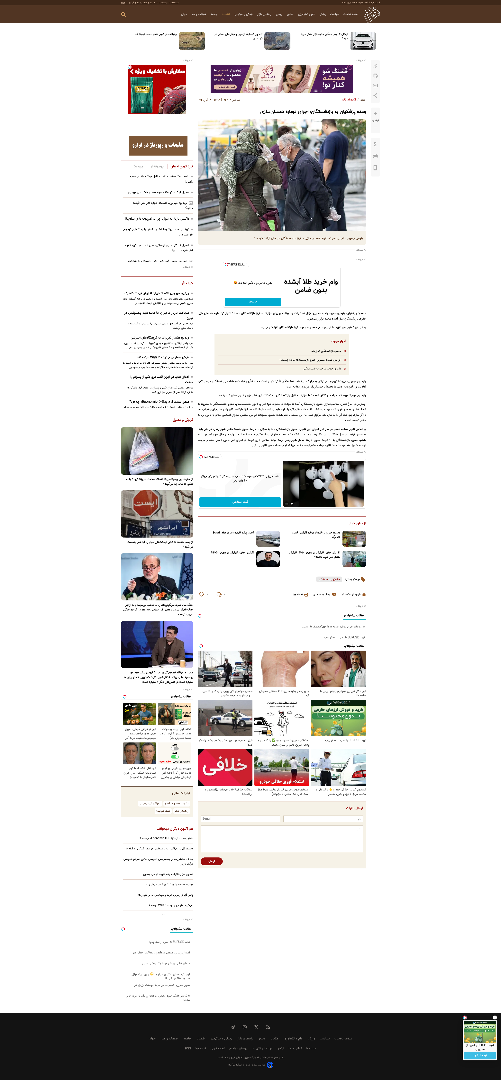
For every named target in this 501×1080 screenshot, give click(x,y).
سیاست (334, 14)
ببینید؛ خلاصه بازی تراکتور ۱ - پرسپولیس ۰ (169, 884)
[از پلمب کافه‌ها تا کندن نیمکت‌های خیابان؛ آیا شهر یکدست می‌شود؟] (157, 514)
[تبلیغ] (282, 79)
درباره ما (154, 3)
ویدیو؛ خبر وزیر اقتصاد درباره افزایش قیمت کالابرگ (316, 535)
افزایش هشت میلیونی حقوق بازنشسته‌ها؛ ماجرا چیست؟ (310, 360)
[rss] (268, 1027)
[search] (123, 14)
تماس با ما (142, 3)
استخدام (175, 3)
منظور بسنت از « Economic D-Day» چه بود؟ (159, 402)
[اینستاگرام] (244, 1027)
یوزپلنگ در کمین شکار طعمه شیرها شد (156, 34)
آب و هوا (200, 1048)
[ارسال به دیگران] (375, 85)
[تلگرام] (233, 1027)
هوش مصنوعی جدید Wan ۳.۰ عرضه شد (163, 357)
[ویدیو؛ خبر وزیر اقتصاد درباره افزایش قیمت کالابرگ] (354, 539)
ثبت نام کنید (480, 1055)
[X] (256, 1027)
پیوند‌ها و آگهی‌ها (262, 1048)
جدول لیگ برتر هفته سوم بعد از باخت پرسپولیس (157, 192)
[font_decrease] (375, 127)
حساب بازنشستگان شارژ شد (326, 351)
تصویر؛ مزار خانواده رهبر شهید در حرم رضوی (168, 874)
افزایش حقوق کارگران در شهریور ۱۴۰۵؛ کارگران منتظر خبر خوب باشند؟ (314, 555)
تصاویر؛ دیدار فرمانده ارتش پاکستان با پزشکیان (157, 261)
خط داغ (187, 283)
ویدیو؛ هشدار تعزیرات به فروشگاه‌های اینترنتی (160, 337)
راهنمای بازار (264, 14)
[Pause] (286, 503)
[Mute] (292, 503)
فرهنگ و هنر (199, 14)
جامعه (214, 14)
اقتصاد (226, 14)
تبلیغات (164, 3)
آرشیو (131, 3)
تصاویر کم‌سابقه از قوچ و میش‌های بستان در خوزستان (238, 36)
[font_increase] (375, 113)
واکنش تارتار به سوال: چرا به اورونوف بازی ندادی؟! (157, 219)
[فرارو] (371, 14)
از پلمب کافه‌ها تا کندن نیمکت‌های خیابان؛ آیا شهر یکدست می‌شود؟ (160, 544)
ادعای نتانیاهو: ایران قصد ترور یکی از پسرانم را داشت (161, 379)
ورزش (323, 14)
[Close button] (495, 1017)
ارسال (211, 861)
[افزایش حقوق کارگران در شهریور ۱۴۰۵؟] (268, 559)
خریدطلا (253, 302)
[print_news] (375, 76)
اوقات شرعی (217, 1048)
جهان (184, 14)
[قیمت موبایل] (375, 169)
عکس (290, 14)
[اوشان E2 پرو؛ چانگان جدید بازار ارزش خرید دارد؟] (363, 41)
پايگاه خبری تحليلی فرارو (243, 1058)
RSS (123, 3)
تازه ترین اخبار (182, 166)
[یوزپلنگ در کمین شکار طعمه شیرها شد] (192, 41)
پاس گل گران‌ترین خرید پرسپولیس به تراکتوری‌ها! (165, 895)
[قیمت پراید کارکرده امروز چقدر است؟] (268, 539)
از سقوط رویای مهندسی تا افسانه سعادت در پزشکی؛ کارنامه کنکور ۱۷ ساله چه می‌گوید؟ (159, 481)
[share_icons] (375, 95)
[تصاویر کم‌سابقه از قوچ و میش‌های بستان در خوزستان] (277, 41)
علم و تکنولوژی (307, 14)
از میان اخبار (357, 523)
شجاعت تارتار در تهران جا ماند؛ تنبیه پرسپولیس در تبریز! (159, 315)
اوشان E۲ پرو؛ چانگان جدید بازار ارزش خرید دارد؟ (324, 36)
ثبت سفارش (240, 502)
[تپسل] (226, 264)
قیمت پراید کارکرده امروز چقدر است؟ (233, 533)
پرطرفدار (157, 166)
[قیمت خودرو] (375, 156)
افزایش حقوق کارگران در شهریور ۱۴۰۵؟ (232, 553)
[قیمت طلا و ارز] (375, 145)
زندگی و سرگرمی (243, 14)
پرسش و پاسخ (238, 1048)
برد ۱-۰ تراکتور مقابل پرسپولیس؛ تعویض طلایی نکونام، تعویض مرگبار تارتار (158, 861)
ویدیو (279, 14)
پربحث (138, 166)
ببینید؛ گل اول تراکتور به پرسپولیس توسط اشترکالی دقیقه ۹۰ (159, 848)
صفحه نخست (350, 14)
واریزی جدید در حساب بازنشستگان (322, 369)
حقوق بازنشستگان (329, 579)
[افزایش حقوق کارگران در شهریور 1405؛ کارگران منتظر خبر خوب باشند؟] (354, 559)
